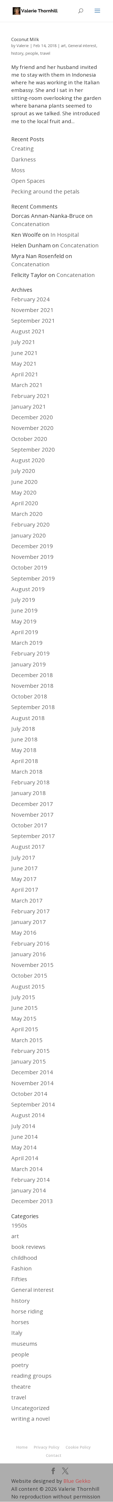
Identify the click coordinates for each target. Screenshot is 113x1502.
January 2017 (28, 922)
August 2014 (28, 1115)
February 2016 (30, 943)
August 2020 (28, 460)
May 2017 (23, 879)
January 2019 (28, 664)
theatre (21, 1386)
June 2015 (24, 1008)
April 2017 (24, 889)
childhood (24, 1257)
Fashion (21, 1268)
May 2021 (23, 363)
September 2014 (33, 1104)
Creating (22, 148)
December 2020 (32, 417)
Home (22, 1447)
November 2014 (32, 1083)
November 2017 (32, 814)
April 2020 (24, 503)
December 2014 (32, 1072)
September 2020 (33, 449)
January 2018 (28, 793)
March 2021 (27, 385)
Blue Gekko (77, 1480)
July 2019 (23, 599)
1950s (19, 1225)
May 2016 (23, 932)
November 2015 (32, 965)
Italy (16, 1332)
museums (24, 1343)
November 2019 (32, 557)
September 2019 (33, 578)
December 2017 (32, 804)
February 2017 (30, 911)
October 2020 (29, 439)
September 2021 (33, 320)
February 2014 (30, 1179)
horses (20, 1322)
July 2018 (23, 728)
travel (45, 53)
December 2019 (32, 546)
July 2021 (23, 342)
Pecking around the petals (45, 191)
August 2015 (28, 986)
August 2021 (28, 331)
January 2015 (28, 1061)
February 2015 (30, 1051)
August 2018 (28, 718)
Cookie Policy (78, 1447)
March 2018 (27, 771)
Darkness (23, 159)
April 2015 (24, 1029)
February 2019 (30, 653)
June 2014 (24, 1136)
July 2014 (23, 1126)
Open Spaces (28, 180)
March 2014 (27, 1169)
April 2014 (24, 1158)
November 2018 (32, 685)
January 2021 (28, 406)
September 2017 (33, 836)
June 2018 (24, 739)
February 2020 (30, 524)
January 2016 (28, 954)
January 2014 (28, 1190)
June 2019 (24, 610)
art (63, 45)
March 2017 (27, 900)
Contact (53, 1455)
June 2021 (24, 353)
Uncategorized (30, 1408)
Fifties (19, 1279)
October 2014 (29, 1093)
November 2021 (32, 310)
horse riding (27, 1311)
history (17, 53)
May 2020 (23, 492)
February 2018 (30, 782)
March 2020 (27, 514)
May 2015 (23, 1018)
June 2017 (24, 868)
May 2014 (23, 1147)
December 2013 (32, 1201)
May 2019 (23, 621)
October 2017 (29, 825)
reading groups (31, 1375)
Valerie (22, 45)
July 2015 (23, 997)
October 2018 (29, 696)
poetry (20, 1365)
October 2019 (29, 567)
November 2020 (32, 428)
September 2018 (33, 707)
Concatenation (30, 224)
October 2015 (29, 975)
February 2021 (30, 396)
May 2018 (23, 750)
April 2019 (24, 632)
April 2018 (24, 761)
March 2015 (27, 1040)
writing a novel (30, 1418)
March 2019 (27, 642)
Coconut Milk (25, 39)
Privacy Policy (47, 1447)
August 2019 (28, 589)
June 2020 (24, 482)
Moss (18, 170)
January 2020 (28, 535)
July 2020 (23, 471)
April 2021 (24, 374)
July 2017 (23, 857)
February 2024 (30, 299)
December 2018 (32, 675)
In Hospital (64, 234)
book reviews (28, 1246)
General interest (82, 45)
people (32, 53)
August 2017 (28, 846)
